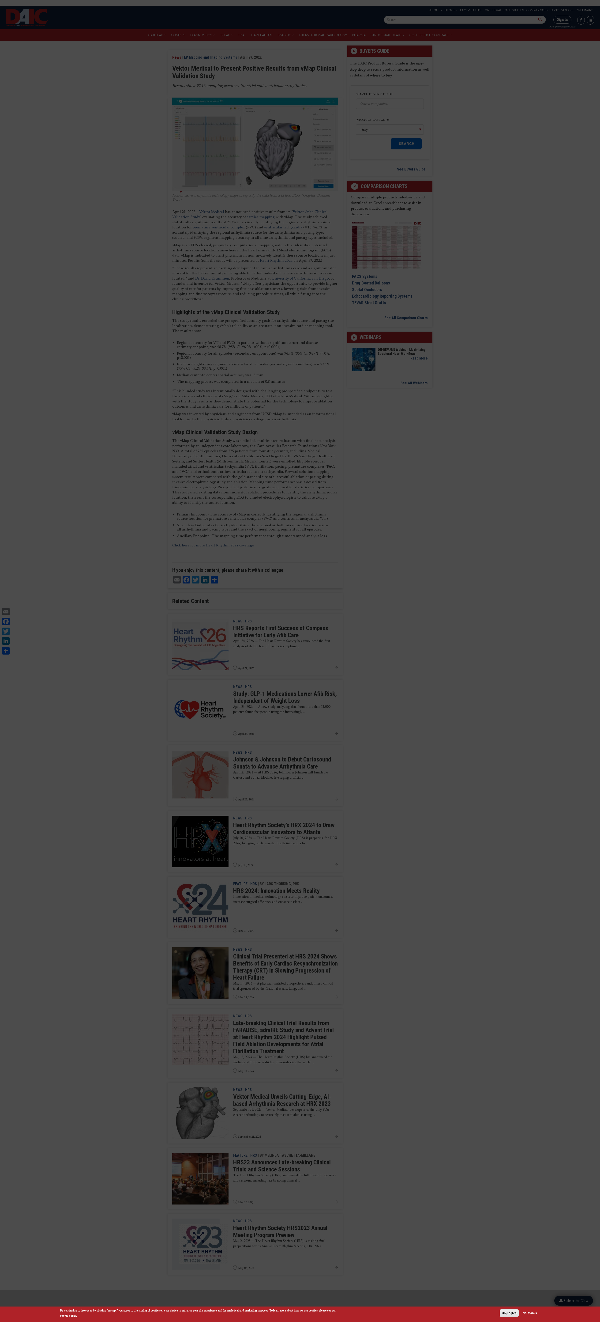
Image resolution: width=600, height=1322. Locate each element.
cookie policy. (68, 1315)
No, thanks (530, 1313)
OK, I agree (509, 1313)
